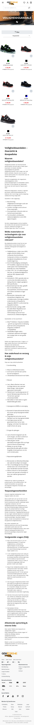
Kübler (28, 709)
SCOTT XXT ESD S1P (8, 134)
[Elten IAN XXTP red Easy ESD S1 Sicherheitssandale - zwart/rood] (8, 96)
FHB (12, 709)
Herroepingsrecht (25, 716)
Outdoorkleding (6, 676)
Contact (21, 671)
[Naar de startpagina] (12, 3)
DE (2, 662)
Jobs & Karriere (17, 659)
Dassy (12, 707)
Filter (17, 32)
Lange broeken (5, 671)
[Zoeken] (29, 7)
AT (8, 662)
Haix (20, 709)
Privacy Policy (17, 718)
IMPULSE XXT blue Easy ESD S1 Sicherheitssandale (26, 99)
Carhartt (28, 707)
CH (13, 662)
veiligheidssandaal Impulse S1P (8, 64)
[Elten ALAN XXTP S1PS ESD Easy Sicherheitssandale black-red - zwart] (26, 61)
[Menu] (3, 2)
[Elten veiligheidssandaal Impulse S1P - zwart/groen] (8, 61)
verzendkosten (20, 721)
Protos (4, 707)
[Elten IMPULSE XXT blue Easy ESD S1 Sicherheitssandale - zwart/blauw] (26, 96)
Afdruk (6, 716)
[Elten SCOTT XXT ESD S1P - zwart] (8, 131)
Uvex (16, 711)
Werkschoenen (5, 669)
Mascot (20, 707)
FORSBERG (4, 704)
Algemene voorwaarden (14, 716)
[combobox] (15, 7)
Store (3, 659)
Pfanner (5, 709)
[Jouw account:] (27, 3)
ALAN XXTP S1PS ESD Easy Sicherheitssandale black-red (26, 64)
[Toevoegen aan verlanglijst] (13, 56)
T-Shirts (4, 674)
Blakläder (20, 704)
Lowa (27, 704)
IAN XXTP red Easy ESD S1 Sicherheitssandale (8, 99)
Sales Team (9, 659)
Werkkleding (5, 667)
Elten (12, 704)
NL (19, 662)
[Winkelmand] (30, 3)
